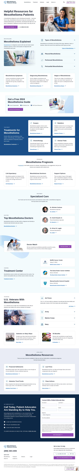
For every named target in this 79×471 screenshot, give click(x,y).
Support (58, 183)
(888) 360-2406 (25, 27)
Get (57, 434)
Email (59, 407)
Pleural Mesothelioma (52, 54)
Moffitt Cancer (55, 264)
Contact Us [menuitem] (15, 458)
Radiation (58, 133)
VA (55, 342)
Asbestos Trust (11, 388)
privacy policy (18, 466)
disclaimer (34, 466)
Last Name (60, 402)
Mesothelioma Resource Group (10, 2)
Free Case (9, 27)
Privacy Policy (67, 429)
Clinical (57, 149)
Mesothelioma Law (47, 373)
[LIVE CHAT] (72, 468)
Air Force (48, 298)
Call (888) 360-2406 (61, 453)
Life (9, 183)
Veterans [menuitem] (42, 2)
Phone (43, 407)
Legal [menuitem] (47, 2)
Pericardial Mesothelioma (54, 66)
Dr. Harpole (53, 222)
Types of (67, 48)
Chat (73, 453)
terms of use (23, 466)
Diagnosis (44, 412)
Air (71, 306)
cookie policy (28, 466)
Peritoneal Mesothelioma (54, 60)
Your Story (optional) (46, 417)
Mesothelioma (7, 45)
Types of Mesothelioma (53, 40)
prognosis (21, 165)
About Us (53, 2)
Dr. (52, 211)
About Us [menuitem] (6, 458)
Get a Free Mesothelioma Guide (64, 457)
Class (45, 388)
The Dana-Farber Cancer (57, 274)
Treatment (8, 278)
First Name (44, 402)
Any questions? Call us (71, 2)
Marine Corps (50, 318)
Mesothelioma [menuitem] (27, 2)
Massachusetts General (57, 285)
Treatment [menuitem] (35, 2)
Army (47, 312)
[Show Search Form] (64, 2)
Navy (47, 324)
